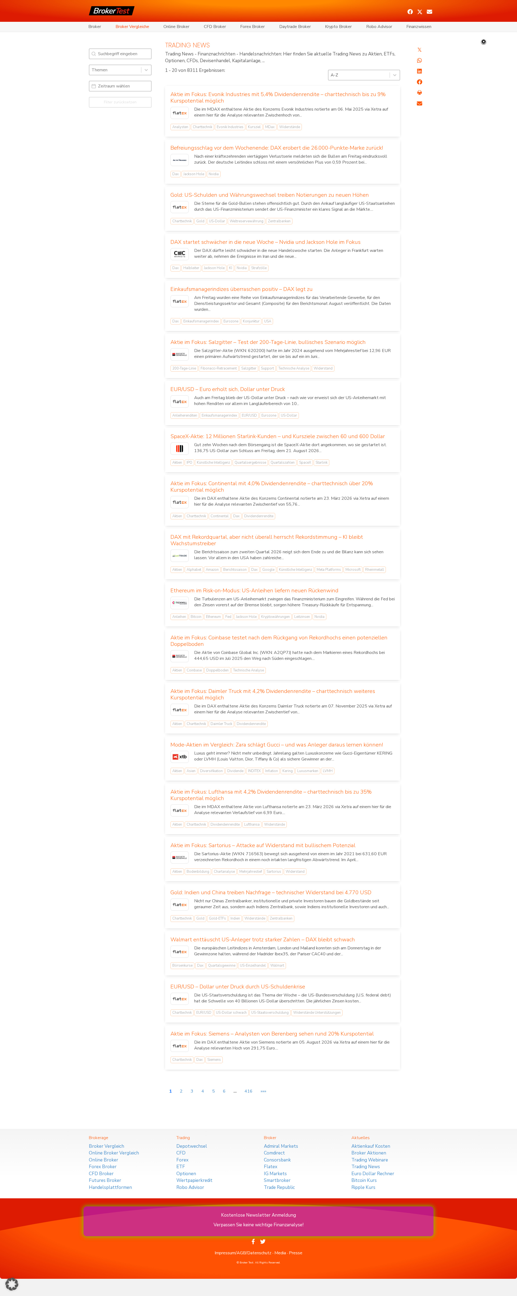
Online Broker (176, 27)
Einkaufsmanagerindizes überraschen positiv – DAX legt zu (241, 289)
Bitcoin (196, 616)
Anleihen (179, 616)
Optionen (186, 1174)
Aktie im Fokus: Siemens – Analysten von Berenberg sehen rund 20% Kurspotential (272, 1033)
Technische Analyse (293, 368)
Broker (94, 27)
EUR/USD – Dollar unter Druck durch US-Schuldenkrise (237, 986)
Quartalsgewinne (221, 965)
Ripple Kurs (363, 1187)
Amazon (212, 569)
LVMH (328, 771)
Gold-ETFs (217, 918)
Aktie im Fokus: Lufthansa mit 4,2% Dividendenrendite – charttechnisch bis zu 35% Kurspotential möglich (271, 795)
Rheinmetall (374, 569)
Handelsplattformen (110, 1187)
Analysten (180, 127)
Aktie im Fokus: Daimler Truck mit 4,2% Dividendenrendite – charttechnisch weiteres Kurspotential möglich (272, 694)
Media (280, 1253)
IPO (189, 462)
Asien (191, 771)
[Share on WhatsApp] (420, 61)
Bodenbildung (198, 871)
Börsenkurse (182, 965)
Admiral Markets (281, 1146)
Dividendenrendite (258, 516)
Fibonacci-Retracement (219, 368)
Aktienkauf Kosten (370, 1146)
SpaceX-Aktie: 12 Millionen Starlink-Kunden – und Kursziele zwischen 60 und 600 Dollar (277, 436)
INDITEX (254, 771)
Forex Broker (252, 27)
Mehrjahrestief (250, 871)
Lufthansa (252, 824)
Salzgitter (248, 368)
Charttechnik (202, 127)
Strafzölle (259, 268)
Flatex (270, 1167)
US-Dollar (217, 221)
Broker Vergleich (106, 1146)
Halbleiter (191, 268)
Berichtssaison (235, 569)
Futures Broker (105, 1180)
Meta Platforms (329, 569)
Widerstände (289, 127)
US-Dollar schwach (231, 1012)
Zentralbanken (279, 221)
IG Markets (275, 1174)
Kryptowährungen (275, 616)
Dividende (235, 771)
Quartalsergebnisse (250, 462)
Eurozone (230, 321)
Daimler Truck (221, 723)
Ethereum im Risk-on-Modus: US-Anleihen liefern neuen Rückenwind (254, 590)
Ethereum (213, 616)
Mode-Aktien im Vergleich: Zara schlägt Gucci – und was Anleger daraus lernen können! (276, 744)
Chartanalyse (224, 871)
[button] (410, 12)
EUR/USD (249, 415)
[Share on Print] (420, 93)
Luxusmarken (307, 771)
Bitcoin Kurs (364, 1180)
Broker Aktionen (368, 1153)
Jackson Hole (193, 174)
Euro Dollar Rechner (372, 1174)
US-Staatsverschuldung (270, 1012)
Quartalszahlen (283, 462)
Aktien (177, 462)
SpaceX (305, 462)
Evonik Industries (230, 127)
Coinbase (194, 670)
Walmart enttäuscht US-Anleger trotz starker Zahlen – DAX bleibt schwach (262, 939)
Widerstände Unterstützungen (317, 1012)
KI (230, 268)
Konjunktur (251, 321)
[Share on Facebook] (420, 82)
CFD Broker (215, 27)
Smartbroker (277, 1180)
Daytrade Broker (295, 27)
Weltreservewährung (246, 221)
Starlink (321, 462)
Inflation (271, 771)
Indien (235, 918)
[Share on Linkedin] (420, 71)
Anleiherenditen (184, 415)
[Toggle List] (146, 70)
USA (267, 321)
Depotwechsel (191, 1146)
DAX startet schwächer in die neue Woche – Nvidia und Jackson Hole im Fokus (265, 242)
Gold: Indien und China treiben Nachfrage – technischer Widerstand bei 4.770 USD (270, 892)
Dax (175, 174)
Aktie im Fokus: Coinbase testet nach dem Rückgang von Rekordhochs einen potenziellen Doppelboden (278, 641)
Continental (220, 516)
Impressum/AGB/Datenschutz (243, 1253)
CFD (181, 1153)
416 (248, 1091)
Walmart (277, 965)
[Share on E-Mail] (420, 104)
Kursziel (254, 127)
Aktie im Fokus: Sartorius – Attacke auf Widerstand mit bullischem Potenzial (262, 845)
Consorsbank (277, 1160)
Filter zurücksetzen (120, 102)
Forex (182, 1160)
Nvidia (214, 174)
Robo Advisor (379, 27)
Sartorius (274, 871)
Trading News (365, 1167)
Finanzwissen (418, 27)
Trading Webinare (369, 1160)
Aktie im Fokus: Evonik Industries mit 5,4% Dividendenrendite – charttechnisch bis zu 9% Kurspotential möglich (278, 97)
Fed (228, 616)
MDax (270, 127)
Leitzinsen (302, 616)
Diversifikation (211, 771)
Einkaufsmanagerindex (201, 321)
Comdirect (274, 1153)
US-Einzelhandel (253, 965)
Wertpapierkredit (194, 1180)
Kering (287, 771)
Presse (295, 1253)
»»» (263, 1091)
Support (267, 368)
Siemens (214, 1059)
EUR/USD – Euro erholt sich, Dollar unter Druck (227, 389)
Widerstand (323, 368)
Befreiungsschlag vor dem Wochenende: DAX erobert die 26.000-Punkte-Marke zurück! (276, 148)
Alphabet (194, 569)
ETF (180, 1167)
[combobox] (115, 70)
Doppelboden (217, 670)
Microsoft (353, 569)
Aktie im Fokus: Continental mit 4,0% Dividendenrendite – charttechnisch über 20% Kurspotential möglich (271, 487)
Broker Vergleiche (132, 27)
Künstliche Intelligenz (213, 462)
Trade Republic (279, 1187)
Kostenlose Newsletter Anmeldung (258, 1215)
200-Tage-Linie (184, 368)
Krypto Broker (338, 27)
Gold (200, 221)
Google (268, 569)
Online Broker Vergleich (114, 1153)
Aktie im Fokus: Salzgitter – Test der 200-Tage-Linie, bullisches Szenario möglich (268, 342)
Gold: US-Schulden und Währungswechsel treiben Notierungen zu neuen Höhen (269, 195)
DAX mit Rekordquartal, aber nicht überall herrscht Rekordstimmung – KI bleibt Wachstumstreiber (266, 540)
